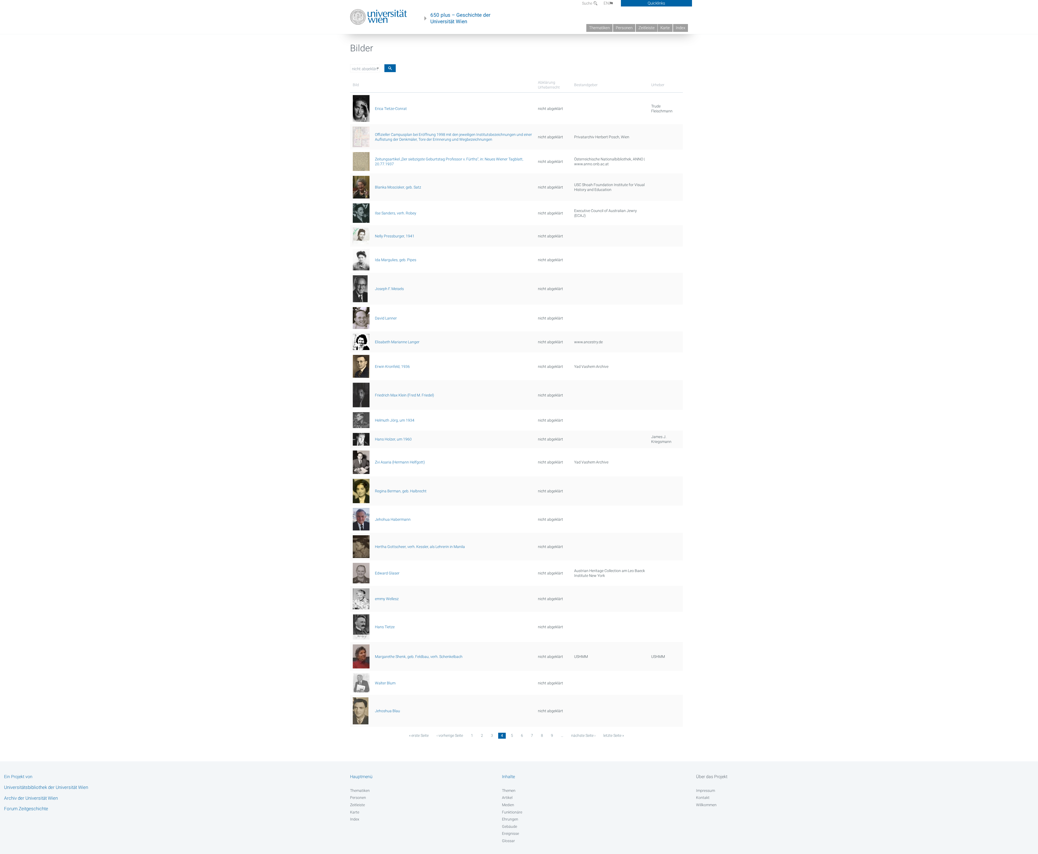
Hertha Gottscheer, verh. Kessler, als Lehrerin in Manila (420, 546)
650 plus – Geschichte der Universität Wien (460, 18)
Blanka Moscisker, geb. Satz (398, 187)
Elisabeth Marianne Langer (397, 342)
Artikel (507, 797)
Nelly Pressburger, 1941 (394, 236)
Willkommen (706, 805)
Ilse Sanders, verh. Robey (395, 213)
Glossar (508, 841)
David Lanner (386, 318)
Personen (624, 27)
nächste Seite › (583, 735)
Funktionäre (512, 812)
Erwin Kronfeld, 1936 (392, 366)
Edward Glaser (387, 573)
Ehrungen (510, 819)
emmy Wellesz (387, 599)
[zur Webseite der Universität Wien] (378, 17)
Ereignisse (510, 833)
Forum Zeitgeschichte (26, 808)
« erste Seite (419, 735)
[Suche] (390, 68)
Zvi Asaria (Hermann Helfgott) (400, 462)
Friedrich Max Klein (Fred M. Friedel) (404, 395)
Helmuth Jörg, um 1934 (394, 420)
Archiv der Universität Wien (31, 798)
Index (680, 27)
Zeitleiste (646, 27)
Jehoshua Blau (387, 711)
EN (606, 3)
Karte (665, 27)
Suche (587, 3)
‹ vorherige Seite (450, 735)
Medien (508, 805)
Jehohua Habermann (393, 519)
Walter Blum (385, 683)
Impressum (705, 790)
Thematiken (599, 27)
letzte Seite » (613, 735)
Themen (508, 790)
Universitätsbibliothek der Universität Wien (46, 787)
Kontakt (703, 797)
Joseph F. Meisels (389, 289)
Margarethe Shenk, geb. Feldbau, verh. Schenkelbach (419, 656)
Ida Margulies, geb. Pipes (395, 260)
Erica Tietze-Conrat (391, 108)
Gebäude (509, 826)
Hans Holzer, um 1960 (393, 439)
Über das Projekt (711, 776)
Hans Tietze (385, 627)
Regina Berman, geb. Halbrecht (401, 491)
